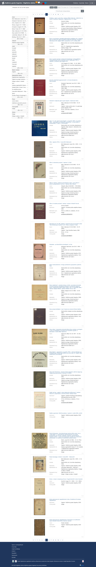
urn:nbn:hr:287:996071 (66, 235)
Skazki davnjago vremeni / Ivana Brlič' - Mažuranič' (62, 457)
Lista (56, 7)
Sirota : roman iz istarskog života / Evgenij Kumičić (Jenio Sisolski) (66, 479)
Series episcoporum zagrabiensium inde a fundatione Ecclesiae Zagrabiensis (65, 500)
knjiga (62, 111)
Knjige (62, 33)
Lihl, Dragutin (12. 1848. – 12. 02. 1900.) (71, 63)
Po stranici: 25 (65, 7)
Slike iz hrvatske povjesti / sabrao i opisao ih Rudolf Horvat (64, 203)
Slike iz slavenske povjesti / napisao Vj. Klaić (60, 162)
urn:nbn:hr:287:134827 (66, 113)
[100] (22, 38)
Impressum (14, 555)
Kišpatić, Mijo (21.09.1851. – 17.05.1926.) (71, 186)
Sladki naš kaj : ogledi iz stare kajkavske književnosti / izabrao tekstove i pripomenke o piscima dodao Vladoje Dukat (64, 393)
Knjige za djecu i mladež (72, 474)
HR (91, 3)
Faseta (51, 7)
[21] (22, 97)
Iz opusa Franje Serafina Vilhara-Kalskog (71, 28)
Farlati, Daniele (65, 523)
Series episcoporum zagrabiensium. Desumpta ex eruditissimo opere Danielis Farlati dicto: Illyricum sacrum (64, 520)
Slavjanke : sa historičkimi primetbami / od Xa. (60, 244)
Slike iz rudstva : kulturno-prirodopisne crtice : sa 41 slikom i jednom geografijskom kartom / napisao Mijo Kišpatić (64, 183)
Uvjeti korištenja (16, 549)
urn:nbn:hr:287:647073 (66, 214)
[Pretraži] (82, 11)
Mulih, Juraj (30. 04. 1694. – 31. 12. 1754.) (71, 440)
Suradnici (14, 553)
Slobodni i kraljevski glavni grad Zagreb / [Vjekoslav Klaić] (63, 100)
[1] (21, 44)
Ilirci (62, 49)
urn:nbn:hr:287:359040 (66, 402)
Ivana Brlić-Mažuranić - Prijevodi (69, 467)
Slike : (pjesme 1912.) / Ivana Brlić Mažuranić (60, 142)
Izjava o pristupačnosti (17, 544)
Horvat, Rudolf (64, 205)
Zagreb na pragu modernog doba (69, 70)
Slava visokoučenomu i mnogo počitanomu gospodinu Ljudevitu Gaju (65, 265)
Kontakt (14, 557)
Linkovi (13, 551)
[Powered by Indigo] (82, 565)
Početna (75, 3)
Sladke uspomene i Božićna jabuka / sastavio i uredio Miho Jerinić (65, 413)
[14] (22, 68)
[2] (21, 104)
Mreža (59, 7)
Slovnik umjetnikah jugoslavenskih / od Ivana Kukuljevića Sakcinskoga (63, 80)
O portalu (81, 3)
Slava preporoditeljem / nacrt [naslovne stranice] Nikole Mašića (65, 309)
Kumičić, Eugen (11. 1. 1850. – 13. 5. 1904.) (71, 481)
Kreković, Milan (65, 21)
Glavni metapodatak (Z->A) (76, 7)
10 (58, 14)
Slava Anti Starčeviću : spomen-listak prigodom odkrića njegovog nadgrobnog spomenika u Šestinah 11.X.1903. (65, 372)
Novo (86, 3)
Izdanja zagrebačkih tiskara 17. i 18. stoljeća (72, 447)
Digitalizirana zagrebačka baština (69, 29)
